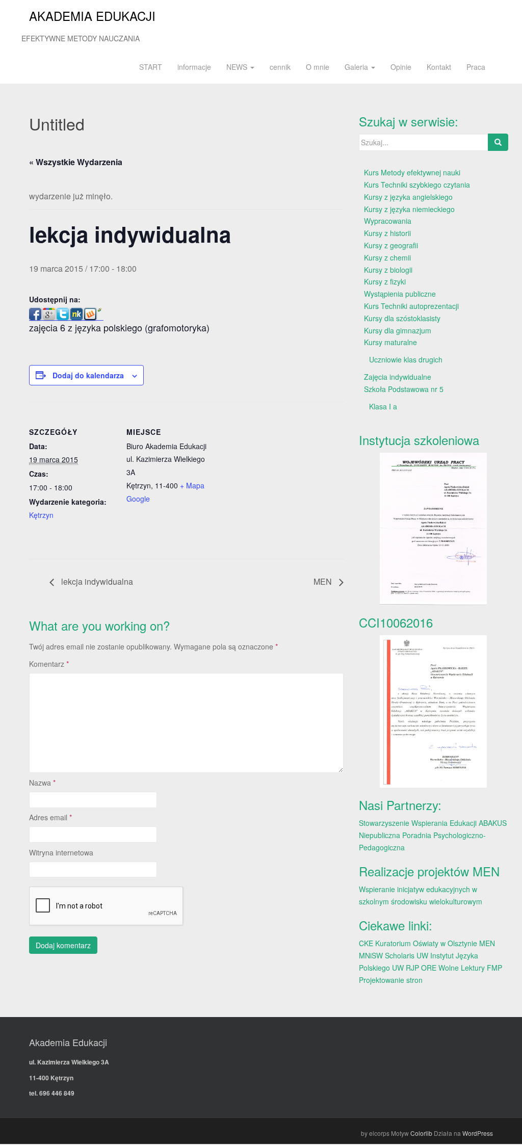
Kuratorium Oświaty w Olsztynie (426, 943)
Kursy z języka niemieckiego (409, 209)
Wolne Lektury (461, 967)
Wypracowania (387, 221)
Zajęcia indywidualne (397, 377)
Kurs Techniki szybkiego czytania (417, 184)
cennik (280, 67)
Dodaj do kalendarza (88, 375)
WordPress (477, 1133)
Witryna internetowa (61, 852)
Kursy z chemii (387, 257)
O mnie (317, 67)
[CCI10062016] (433, 711)
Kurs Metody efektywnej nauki (412, 172)
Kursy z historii (387, 233)
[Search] (498, 142)
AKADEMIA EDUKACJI (92, 15)
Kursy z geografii (391, 245)
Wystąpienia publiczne (400, 294)
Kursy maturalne (390, 342)
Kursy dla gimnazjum (397, 330)
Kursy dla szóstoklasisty (402, 318)
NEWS (237, 67)
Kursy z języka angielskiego (408, 197)
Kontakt (439, 67)
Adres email (50, 817)
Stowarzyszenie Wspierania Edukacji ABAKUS (433, 823)
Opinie (400, 67)
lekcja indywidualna (96, 581)
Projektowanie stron (391, 980)
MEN (324, 581)
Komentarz (49, 664)
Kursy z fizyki (385, 281)
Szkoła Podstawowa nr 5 (403, 389)
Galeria (357, 67)
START (150, 67)
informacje (194, 67)
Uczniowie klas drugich (405, 359)
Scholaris (399, 955)
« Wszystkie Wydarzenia (75, 162)
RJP (412, 967)
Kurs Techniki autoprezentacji (411, 306)
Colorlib (421, 1133)
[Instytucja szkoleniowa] (433, 529)
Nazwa (42, 782)
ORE (428, 967)
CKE (366, 943)
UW (422, 955)
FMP (494, 967)
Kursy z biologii (388, 270)
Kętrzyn (41, 515)
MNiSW (371, 955)
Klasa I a (383, 406)
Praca (475, 67)
